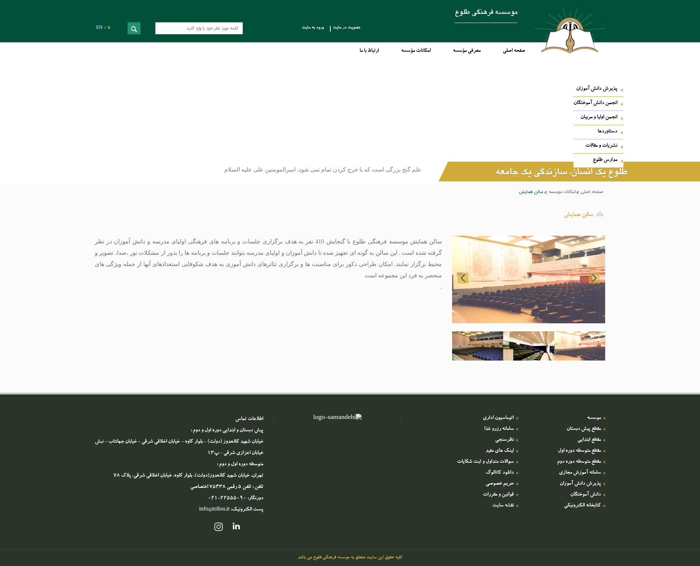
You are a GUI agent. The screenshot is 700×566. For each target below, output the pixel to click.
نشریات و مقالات (601, 146)
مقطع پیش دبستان (584, 429)
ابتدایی (548, 174)
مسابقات (547, 146)
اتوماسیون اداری (498, 418)
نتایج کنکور (544, 134)
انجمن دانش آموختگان (595, 103)
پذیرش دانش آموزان (596, 89)
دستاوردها (607, 132)
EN (99, 28)
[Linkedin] (236, 528)
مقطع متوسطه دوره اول (579, 451)
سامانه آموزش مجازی (580, 473)
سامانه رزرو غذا (499, 429)
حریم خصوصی (500, 484)
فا (109, 28)
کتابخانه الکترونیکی (582, 506)
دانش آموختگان (585, 495)
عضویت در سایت (346, 28)
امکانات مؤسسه (416, 51)
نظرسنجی (504, 440)
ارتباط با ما (369, 51)
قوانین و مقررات (498, 495)
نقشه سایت (503, 506)
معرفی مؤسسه (467, 51)
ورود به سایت (313, 28)
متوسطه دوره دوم (538, 197)
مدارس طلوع (605, 160)
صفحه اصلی (514, 51)
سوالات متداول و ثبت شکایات (485, 462)
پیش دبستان (543, 163)
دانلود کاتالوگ (500, 473)
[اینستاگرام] (218, 528)
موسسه (594, 418)
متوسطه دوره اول (538, 185)
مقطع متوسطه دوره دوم (579, 462)
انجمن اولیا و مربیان (598, 117)
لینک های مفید (500, 451)
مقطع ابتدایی (589, 440)
